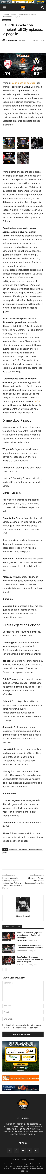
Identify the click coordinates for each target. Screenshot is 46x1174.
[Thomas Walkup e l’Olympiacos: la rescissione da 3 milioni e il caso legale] (8, 936)
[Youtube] (36, 1150)
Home (4, 14)
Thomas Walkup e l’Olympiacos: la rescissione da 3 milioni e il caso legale (29, 935)
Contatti (23, 1159)
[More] (30, 46)
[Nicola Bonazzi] (4, 40)
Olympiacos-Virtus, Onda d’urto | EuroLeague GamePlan (34, 880)
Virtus (5, 853)
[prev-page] (4, 969)
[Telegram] (23, 1150)
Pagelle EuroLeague (35, 849)
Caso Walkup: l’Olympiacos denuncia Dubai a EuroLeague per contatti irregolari (30, 959)
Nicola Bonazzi (12, 40)
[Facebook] (9, 1150)
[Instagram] (16, 1150)
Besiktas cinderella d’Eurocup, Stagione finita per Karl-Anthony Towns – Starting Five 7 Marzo (12, 883)
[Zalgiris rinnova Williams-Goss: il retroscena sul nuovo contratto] (8, 948)
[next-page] (7, 969)
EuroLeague (12, 14)
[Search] (42, 7)
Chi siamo (15, 1159)
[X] (29, 1150)
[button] (4, 7)
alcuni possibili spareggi (24, 83)
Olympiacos (23, 849)
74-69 (36, 401)
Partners (31, 1159)
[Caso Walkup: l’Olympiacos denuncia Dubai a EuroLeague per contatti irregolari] (8, 960)
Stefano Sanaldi (22, 940)
